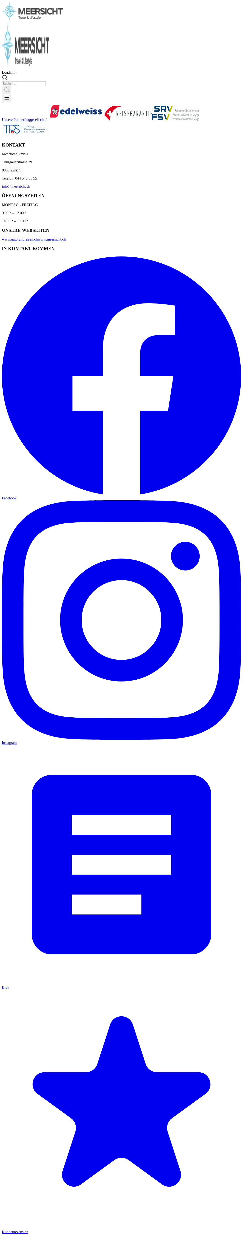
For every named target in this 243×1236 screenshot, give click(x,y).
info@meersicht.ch (16, 186)
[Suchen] (6, 90)
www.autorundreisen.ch (20, 239)
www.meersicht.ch (52, 239)
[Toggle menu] (6, 98)
